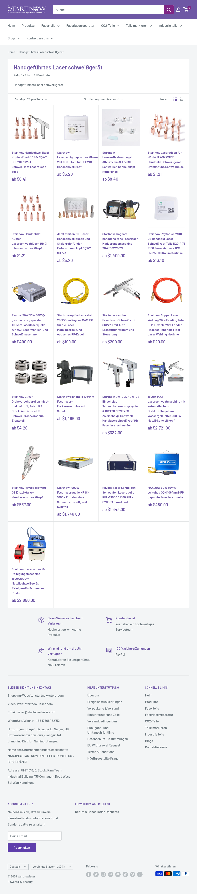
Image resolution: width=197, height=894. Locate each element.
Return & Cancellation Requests (97, 812)
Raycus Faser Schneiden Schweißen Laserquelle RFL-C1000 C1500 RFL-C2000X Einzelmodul (119, 495)
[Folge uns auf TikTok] (125, 874)
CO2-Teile (108, 25)
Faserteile (48, 25)
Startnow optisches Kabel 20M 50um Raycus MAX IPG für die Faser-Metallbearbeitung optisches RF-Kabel (75, 324)
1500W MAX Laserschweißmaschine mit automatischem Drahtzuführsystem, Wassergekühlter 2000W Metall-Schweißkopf (166, 408)
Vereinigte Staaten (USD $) (48, 866)
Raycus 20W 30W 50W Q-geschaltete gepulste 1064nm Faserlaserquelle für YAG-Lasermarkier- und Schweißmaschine (30, 324)
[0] (186, 9)
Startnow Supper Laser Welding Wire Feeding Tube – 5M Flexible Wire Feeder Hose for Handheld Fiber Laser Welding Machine (166, 324)
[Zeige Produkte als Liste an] (181, 99)
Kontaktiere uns (38, 38)
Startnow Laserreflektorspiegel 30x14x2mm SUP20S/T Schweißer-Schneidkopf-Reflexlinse (119, 162)
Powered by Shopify (20, 881)
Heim (11, 25)
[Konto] (178, 10)
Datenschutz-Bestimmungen (107, 739)
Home (11, 52)
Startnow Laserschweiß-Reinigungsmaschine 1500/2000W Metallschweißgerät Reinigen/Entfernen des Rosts (28, 581)
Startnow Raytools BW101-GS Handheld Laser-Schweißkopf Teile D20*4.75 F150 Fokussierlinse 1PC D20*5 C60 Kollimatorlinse (166, 243)
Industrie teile (168, 25)
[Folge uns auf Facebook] (88, 874)
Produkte (28, 25)
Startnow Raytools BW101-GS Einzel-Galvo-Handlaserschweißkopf (29, 492)
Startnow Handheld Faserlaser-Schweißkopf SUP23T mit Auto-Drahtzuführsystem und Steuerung (118, 324)
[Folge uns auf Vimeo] (132, 874)
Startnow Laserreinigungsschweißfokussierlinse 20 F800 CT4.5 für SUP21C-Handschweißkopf (76, 159)
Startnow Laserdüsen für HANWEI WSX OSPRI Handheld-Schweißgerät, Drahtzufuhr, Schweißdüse (166, 159)
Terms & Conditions (100, 752)
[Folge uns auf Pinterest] (110, 874)
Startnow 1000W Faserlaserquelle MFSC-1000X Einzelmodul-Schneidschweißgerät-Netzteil (73, 497)
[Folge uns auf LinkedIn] (140, 874)
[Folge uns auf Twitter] (96, 874)
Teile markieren (137, 25)
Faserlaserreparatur (80, 25)
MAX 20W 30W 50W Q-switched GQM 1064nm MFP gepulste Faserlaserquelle (166, 492)
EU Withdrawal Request (103, 745)
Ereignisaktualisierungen (104, 702)
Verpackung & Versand (103, 708)
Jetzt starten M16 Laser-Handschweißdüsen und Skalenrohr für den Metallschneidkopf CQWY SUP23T (74, 243)
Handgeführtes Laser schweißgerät (41, 52)
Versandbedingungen (102, 721)
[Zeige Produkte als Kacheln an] (175, 99)
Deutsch (15, 866)
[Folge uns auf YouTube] (118, 874)
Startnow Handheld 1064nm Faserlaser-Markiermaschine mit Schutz (75, 404)
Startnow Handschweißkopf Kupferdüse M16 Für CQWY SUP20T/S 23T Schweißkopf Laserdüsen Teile (30, 162)
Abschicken (21, 847)
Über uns (93, 695)
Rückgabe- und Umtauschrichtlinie (100, 730)
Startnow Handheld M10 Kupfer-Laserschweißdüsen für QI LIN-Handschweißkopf (29, 241)
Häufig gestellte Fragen (103, 758)
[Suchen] (169, 9)
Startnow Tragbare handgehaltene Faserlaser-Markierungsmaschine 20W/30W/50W (120, 241)
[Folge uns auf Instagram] (103, 874)
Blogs (12, 38)
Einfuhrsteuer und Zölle (103, 714)
